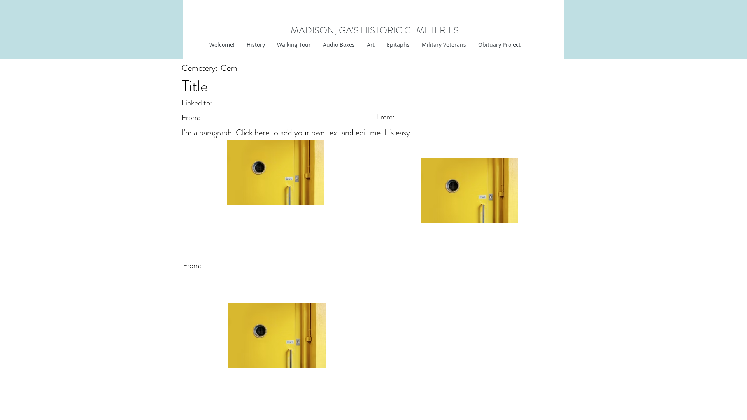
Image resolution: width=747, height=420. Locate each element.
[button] (371, 45)
